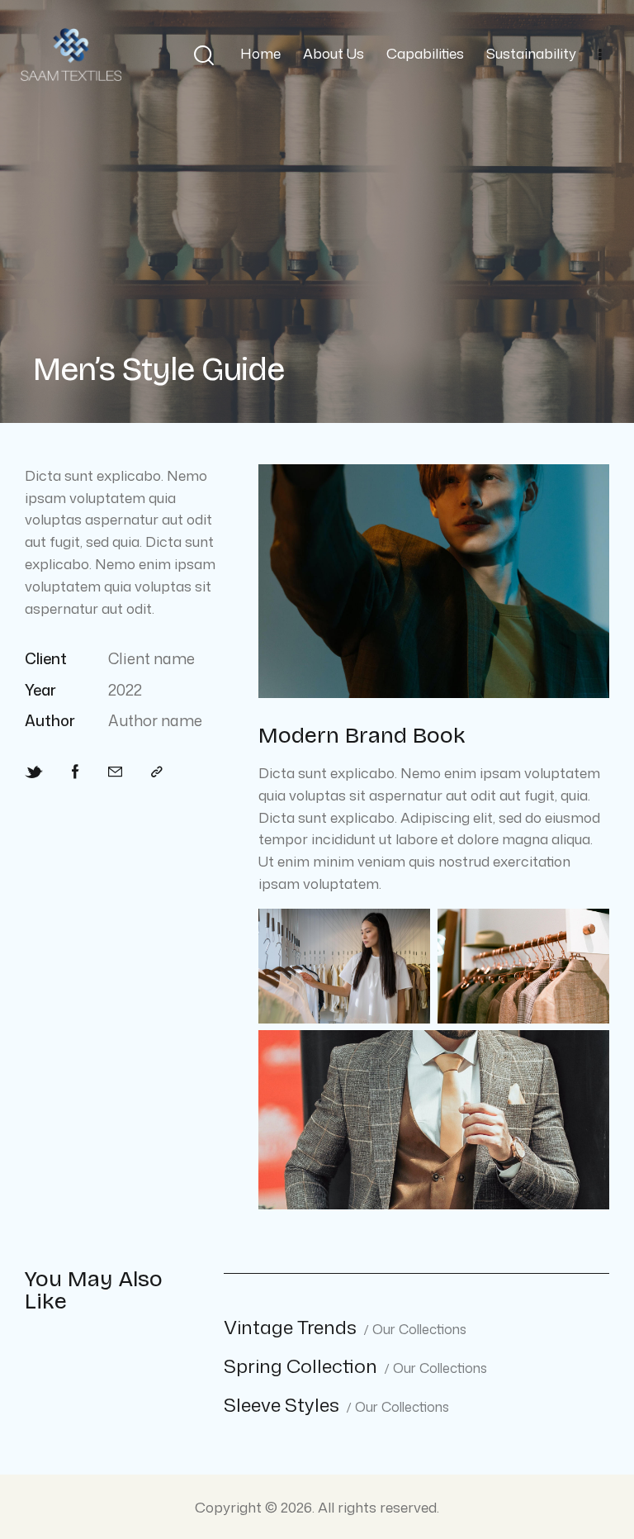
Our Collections (419, 1329)
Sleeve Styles (281, 1404)
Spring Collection (300, 1366)
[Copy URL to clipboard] (157, 772)
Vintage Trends (290, 1327)
